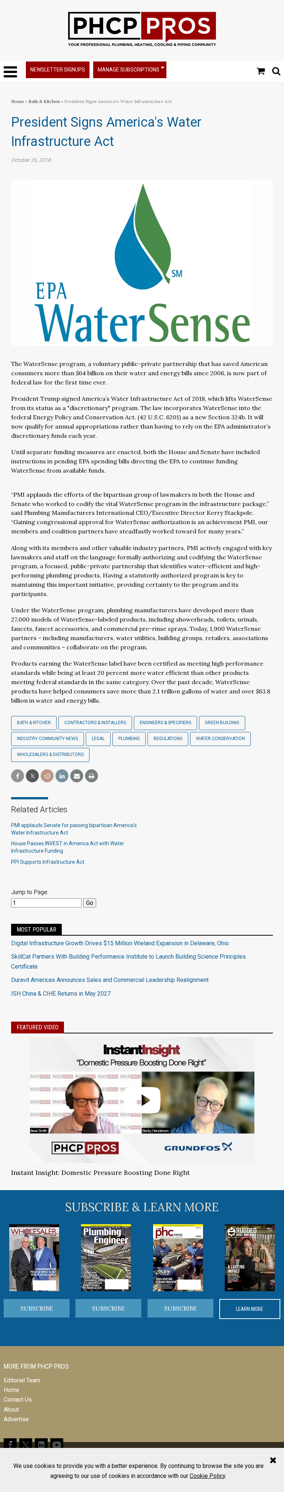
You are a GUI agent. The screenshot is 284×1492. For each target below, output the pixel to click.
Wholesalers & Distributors (50, 754)
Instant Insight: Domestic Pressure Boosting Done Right (100, 1172)
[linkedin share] (61, 776)
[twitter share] (32, 776)
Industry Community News (47, 738)
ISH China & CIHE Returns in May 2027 (61, 993)
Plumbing (129, 738)
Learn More (249, 1309)
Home (17, 101)
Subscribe (36, 1308)
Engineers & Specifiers (165, 722)
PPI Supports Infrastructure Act (47, 862)
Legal (98, 738)
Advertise (16, 1419)
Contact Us (18, 1399)
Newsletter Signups (57, 70)
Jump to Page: (29, 892)
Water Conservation (220, 738)
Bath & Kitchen (44, 101)
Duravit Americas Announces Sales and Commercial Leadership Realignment (110, 979)
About (11, 1409)
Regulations (167, 738)
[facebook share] (17, 776)
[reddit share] (47, 776)
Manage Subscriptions (128, 70)
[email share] (76, 776)
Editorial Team (22, 1380)
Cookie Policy (207, 1475)
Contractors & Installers (95, 722)
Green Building (222, 722)
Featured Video (37, 1027)
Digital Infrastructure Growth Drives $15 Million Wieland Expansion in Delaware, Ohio (120, 943)
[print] (91, 776)
